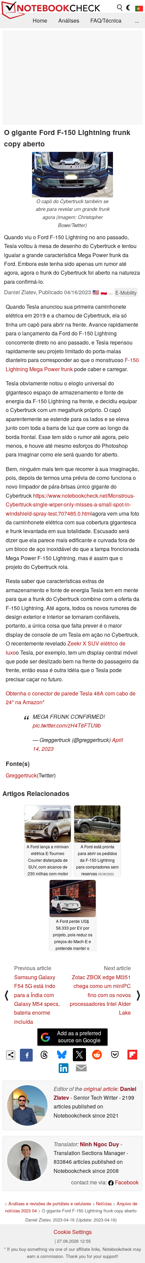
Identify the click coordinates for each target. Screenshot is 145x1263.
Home (40, 20)
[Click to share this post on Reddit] (97, 1054)
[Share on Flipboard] (132, 1054)
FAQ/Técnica (105, 20)
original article (100, 1089)
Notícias (104, 1203)
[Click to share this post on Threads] (43, 1055)
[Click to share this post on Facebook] (26, 1055)
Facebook (126, 1182)
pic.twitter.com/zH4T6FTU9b (67, 725)
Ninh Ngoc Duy (99, 1144)
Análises (68, 20)
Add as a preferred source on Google (79, 1036)
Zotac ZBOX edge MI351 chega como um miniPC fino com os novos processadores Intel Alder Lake (100, 995)
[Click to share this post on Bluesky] (61, 1055)
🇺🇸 (95, 292)
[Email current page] (81, 1068)
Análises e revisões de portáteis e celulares (49, 1203)
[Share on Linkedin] (63, 1068)
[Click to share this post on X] (79, 1054)
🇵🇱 (103, 292)
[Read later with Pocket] (114, 1054)
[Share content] (10, 1055)
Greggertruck (21, 775)
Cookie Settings (73, 1232)
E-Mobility (126, 292)
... (137, 20)
